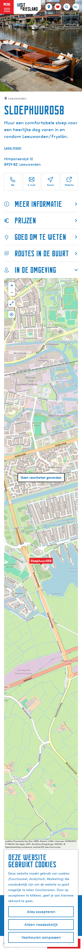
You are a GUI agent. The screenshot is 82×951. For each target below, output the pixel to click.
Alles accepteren (41, 912)
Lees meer (12, 148)
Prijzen (25, 220)
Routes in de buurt (42, 253)
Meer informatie (38, 204)
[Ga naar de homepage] (27, 7)
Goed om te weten (40, 236)
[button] (41, 563)
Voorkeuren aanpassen (41, 937)
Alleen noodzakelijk (41, 924)
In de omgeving (35, 269)
